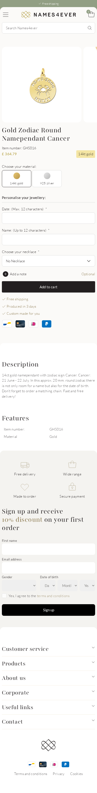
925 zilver (47, 183)
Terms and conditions (30, 773)
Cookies (76, 773)
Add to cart (48, 287)
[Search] (90, 27)
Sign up (48, 610)
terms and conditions (53, 596)
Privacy (58, 773)
